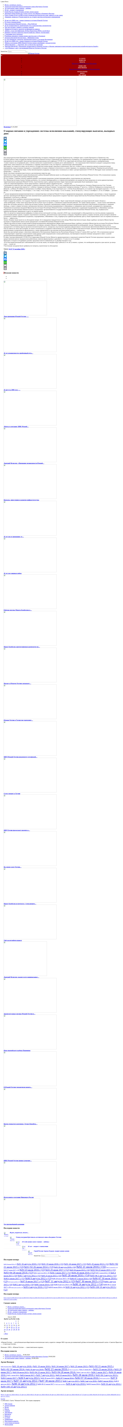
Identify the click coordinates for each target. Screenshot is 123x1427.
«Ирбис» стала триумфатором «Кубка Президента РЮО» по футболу (27, 31)
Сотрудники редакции (12, 1423)
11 (7, 1325)
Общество (82, 66)
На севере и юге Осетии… (12, 867)
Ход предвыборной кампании (14, 1224)
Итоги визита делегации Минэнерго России (19, 1197)
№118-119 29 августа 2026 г (81, 1297)
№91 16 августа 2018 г (29, 1264)
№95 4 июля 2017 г (28, 1375)
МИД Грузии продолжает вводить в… (17, 830)
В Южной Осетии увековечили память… (18, 1087)
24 (4, 1329)
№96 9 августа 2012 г (38, 1278)
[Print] (61, 153)
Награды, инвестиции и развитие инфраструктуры (21, 500)
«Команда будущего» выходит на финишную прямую (22, 29)
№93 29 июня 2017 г (57, 1270)
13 (11, 1325)
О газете (82, 58)
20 (11, 1327)
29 (16, 1329)
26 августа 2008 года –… (12, 390)
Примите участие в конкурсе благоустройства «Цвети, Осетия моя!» (27, 32)
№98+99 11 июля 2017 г (46, 1384)
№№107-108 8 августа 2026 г (109, 1297)
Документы (82, 67)
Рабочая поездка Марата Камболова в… (18, 610)
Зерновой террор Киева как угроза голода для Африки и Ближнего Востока (29, 13)
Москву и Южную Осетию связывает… (17, 683)
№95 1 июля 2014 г (103, 1273)
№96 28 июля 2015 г (61, 1279)
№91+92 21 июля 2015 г (101, 1366)
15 (16, 1325)
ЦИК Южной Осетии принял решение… (18, 1160)
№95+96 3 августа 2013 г (103, 1275)
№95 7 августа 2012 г (29, 1275)
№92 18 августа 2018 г (65, 1267)
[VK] (61, 138)
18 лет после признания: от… (14, 536)
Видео (82, 73)
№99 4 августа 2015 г (17, 1287)
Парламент (93, 63)
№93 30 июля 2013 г (80, 1270)
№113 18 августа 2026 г (32, 1297)
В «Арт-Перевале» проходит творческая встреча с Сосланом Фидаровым (29, 39)
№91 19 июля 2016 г (53, 1264)
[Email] (61, 150)
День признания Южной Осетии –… (16, 316)
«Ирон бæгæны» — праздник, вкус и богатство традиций (24, 44)
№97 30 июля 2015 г (90, 1281)
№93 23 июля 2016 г (32, 1269)
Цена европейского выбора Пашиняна (17, 1050)
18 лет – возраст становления (14, 10)
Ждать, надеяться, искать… (13, 5)
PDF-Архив (82, 75)
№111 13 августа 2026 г (9, 1297)
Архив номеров (10, 1405)
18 (7, 1327)
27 (11, 1329)
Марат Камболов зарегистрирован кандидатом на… (22, 647)
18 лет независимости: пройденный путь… (18, 353)
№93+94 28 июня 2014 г (18, 1272)
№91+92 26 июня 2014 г (39, 1267)
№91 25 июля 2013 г (98, 1264)
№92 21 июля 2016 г (91, 1266)
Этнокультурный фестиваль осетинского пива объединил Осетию (26, 6)
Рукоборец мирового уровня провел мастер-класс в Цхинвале (25, 36)
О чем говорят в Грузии (12, 793)
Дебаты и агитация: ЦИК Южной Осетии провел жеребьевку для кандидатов (30, 43)
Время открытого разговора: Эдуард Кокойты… (20, 1124)
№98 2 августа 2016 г (23, 1284)
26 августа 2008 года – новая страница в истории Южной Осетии (26, 20)
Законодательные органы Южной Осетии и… (19, 1014)
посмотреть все (8, 1397)
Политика (7, 127)
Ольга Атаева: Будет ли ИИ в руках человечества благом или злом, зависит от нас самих (34, 15)
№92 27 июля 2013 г (112, 1267)
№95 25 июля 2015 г (51, 1276)
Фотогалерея (82, 71)
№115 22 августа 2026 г (55, 1297)
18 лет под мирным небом (13, 573)
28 (14, 1329)
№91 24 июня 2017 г (75, 1264)
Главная (7, 1411)
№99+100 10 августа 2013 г (14, 1386)
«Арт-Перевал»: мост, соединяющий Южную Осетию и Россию (26, 48)
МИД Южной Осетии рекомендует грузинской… (20, 757)
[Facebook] (61, 144)
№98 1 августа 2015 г (71, 1381)
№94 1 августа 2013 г (42, 1273)
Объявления (9, 1419)
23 (18, 1327)
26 (9, 1329)
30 (18, 1329)
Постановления (94, 69)
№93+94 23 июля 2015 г (103, 1270)
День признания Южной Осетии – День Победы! (21, 24)
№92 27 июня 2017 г (11, 1270)
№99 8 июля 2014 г (56, 1287)
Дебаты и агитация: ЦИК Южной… (16, 426)
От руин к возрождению (13, 22)
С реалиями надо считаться (13, 34)
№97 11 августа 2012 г (60, 1281)
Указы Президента (75, 69)
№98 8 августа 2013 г (63, 1285)
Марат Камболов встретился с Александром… (20, 904)
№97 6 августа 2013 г (14, 1281)
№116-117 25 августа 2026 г (67, 1297)
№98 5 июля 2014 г (44, 1284)
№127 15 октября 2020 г (17, 249)
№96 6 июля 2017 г (14, 1278)
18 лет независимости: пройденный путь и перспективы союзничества (28, 25)
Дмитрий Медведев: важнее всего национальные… (21, 977)
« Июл (6, 1333)
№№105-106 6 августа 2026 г (95, 1297)
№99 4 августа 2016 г (35, 1287)
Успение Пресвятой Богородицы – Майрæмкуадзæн (22, 38)
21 (14, 1327)
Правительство (84, 63)
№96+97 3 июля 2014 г (81, 1278)
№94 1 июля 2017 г (60, 1273)
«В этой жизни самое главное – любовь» (18, 8)
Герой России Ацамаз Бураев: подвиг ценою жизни (22, 12)
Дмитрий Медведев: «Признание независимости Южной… (24, 463)
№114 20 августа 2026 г (43, 1297)
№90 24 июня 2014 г (10, 1264)
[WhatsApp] (61, 147)
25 (7, 1329)
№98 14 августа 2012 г (88, 1284)
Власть (82, 62)
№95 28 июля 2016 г (76, 1275)
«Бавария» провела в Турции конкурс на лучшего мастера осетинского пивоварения (32, 17)
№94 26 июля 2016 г (83, 1272)
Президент (75, 63)
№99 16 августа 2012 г (77, 1287)
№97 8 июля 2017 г (32, 1281)
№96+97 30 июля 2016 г (87, 1378)
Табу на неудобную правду (13, 940)
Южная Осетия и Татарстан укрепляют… (18, 720)
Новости (82, 60)
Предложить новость (11, 1421)
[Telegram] (61, 141)
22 (16, 1327)
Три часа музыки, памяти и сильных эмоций (19, 27)
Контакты (8, 1414)
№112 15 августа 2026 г (21, 1297)
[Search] (60, 1256)
